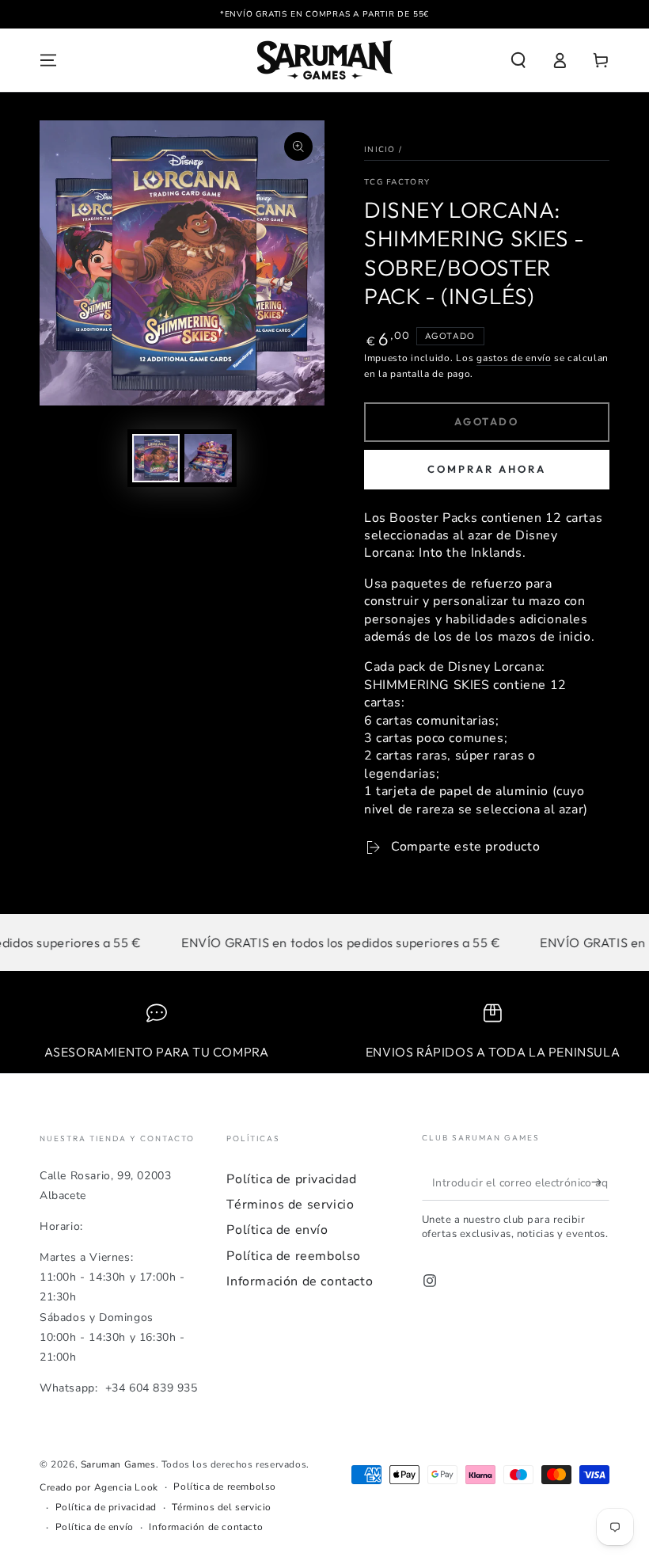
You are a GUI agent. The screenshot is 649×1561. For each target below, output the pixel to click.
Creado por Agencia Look (99, 1487)
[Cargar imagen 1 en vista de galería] (156, 458)
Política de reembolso (293, 1256)
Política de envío (277, 1230)
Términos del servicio (221, 1507)
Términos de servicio (290, 1204)
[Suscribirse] (600, 1182)
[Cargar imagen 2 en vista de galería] (208, 458)
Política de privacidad (291, 1179)
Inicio (380, 149)
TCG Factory (397, 182)
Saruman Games (118, 1464)
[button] (518, 60)
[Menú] (48, 60)
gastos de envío (514, 358)
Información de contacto (299, 1281)
